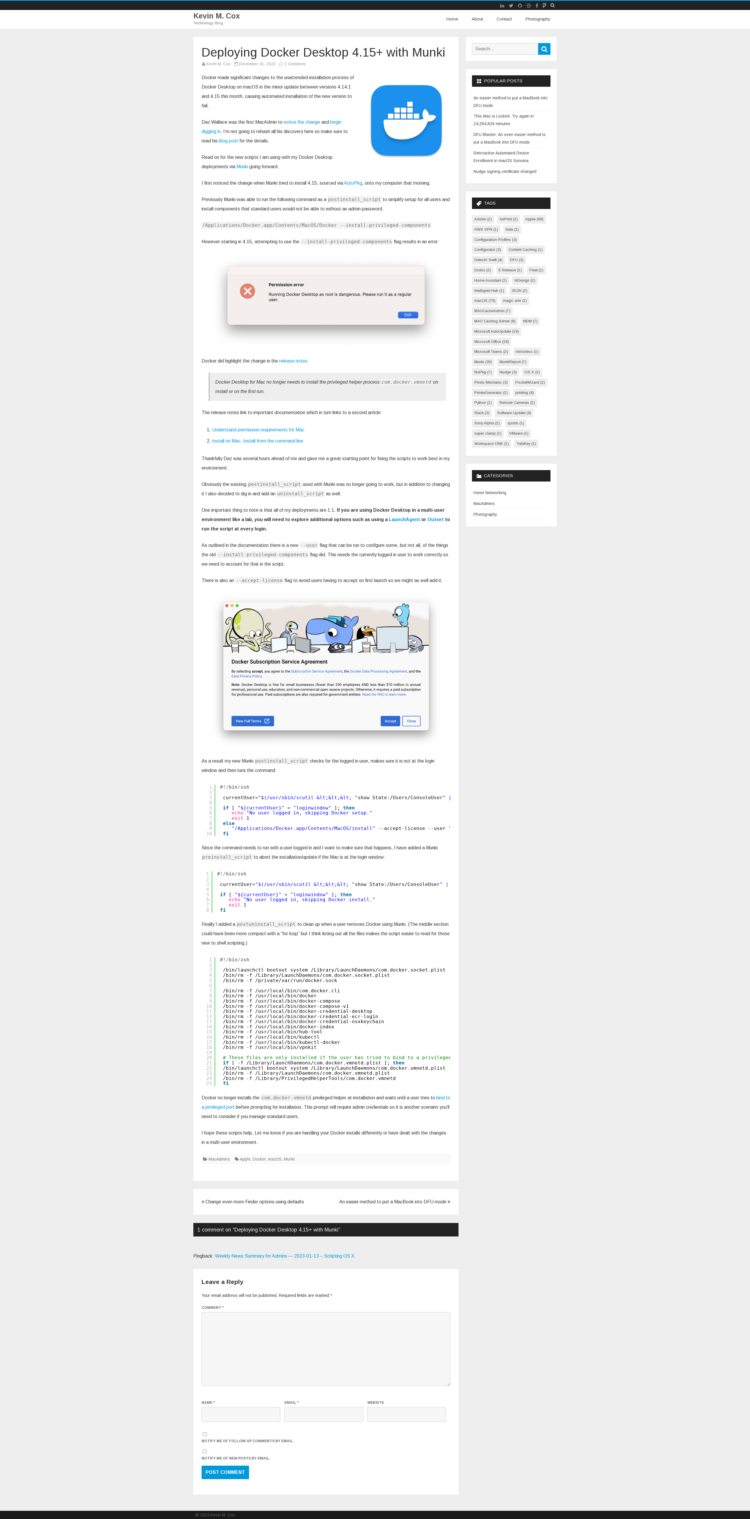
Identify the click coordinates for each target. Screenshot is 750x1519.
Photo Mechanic (491, 382)
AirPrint (509, 219)
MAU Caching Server (495, 321)
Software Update (514, 413)
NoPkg (483, 372)
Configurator (487, 249)
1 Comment (295, 64)
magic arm (515, 300)
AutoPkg (353, 183)
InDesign (524, 280)
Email (291, 1403)
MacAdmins (219, 1159)
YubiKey (526, 443)
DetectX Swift (488, 260)
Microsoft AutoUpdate (496, 331)
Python (483, 402)
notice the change (302, 122)
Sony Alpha (487, 423)
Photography (537, 18)
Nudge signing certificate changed (504, 171)
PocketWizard (530, 382)
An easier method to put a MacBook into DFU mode (393, 1201)
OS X (532, 372)
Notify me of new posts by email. (236, 1458)
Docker (259, 1159)
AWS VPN (486, 229)
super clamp (488, 433)
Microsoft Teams (491, 351)
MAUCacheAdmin (492, 311)
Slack (482, 413)
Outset (435, 519)
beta (512, 229)
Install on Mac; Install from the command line (257, 440)
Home (452, 18)
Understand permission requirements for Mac (258, 429)
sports (515, 423)
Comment (213, 1308)
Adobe (483, 219)
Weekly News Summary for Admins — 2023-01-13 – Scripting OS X (284, 1255)
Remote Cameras (517, 402)
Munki (242, 166)
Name (208, 1403)
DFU (517, 260)
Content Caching (526, 249)
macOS (275, 1159)
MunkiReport (513, 362)
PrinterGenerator (491, 392)
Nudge (508, 372)
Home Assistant (490, 280)
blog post (228, 140)
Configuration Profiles (495, 239)
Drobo (482, 270)
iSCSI (519, 290)
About (477, 18)
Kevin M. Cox (216, 16)
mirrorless (527, 351)
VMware (519, 433)
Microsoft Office (491, 341)
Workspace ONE (491, 443)
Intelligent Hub (489, 290)
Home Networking (489, 492)
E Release (510, 270)
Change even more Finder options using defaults (254, 1201)
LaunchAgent (404, 519)
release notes (293, 360)
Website (375, 1403)
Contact (504, 18)
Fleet (536, 270)
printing (524, 392)
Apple (245, 1159)
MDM (530, 321)
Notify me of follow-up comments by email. (248, 1441)
